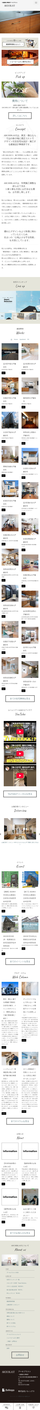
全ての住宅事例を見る (20, 698)
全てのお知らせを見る (20, 1233)
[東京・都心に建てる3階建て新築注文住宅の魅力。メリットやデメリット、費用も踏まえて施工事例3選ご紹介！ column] (10, 988)
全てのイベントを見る (20, 961)
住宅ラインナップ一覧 (13, 1279)
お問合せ (20, 1355)
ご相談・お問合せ (12, 1341)
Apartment (23, 339)
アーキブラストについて (14, 1334)
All (11, 339)
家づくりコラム (11, 1326)
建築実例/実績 (11, 1301)
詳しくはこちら (20, 115)
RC (28, 339)
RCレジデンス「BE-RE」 (14, 1293)
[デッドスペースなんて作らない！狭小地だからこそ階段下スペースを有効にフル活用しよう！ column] (30, 988)
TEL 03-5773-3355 (23, 1381)
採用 (8, 1348)
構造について (10, 1316)
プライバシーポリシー (24, 1396)
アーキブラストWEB (12, 1272)
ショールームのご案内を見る (20, 62)
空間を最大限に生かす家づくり (16, 1313)
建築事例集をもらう (13, 44)
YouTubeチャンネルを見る (20, 794)
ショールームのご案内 (13, 1338)
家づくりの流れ (11, 1323)
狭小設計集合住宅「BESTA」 (15, 1290)
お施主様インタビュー (13, 1304)
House (16, 339)
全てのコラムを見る (20, 1121)
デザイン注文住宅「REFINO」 (15, 1286)
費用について (20, 101)
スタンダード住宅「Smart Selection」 (17, 1283)
